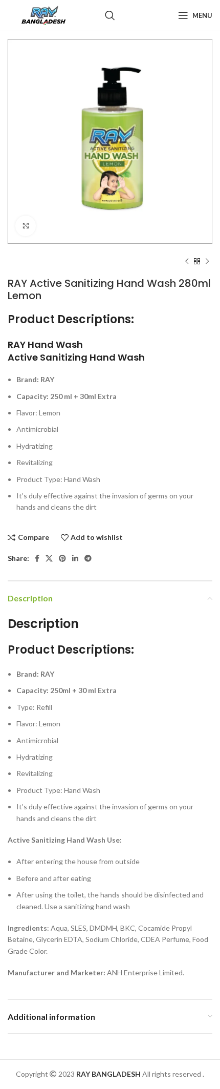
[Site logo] (43, 14)
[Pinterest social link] (62, 558)
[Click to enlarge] (25, 226)
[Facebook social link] (37, 558)
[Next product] (207, 262)
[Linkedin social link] (75, 558)
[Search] (110, 15)
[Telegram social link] (88, 558)
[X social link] (49, 558)
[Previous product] (187, 262)
